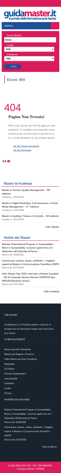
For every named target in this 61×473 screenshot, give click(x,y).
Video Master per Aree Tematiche (20, 359)
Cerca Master (14, 35)
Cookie (7, 388)
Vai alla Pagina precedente (26, 146)
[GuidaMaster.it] (30, 14)
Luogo (10, 45)
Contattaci (9, 383)
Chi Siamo (9, 368)
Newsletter (9, 364)
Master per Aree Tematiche (17, 349)
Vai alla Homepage (22, 150)
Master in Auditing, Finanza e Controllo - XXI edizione (30, 216)
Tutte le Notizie (51, 291)
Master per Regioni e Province (19, 354)
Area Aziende (10, 378)
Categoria (12, 54)
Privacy (8, 393)
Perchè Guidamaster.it (15, 373)
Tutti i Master (52, 226)
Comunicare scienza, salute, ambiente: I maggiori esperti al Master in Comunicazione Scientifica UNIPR (28, 431)
